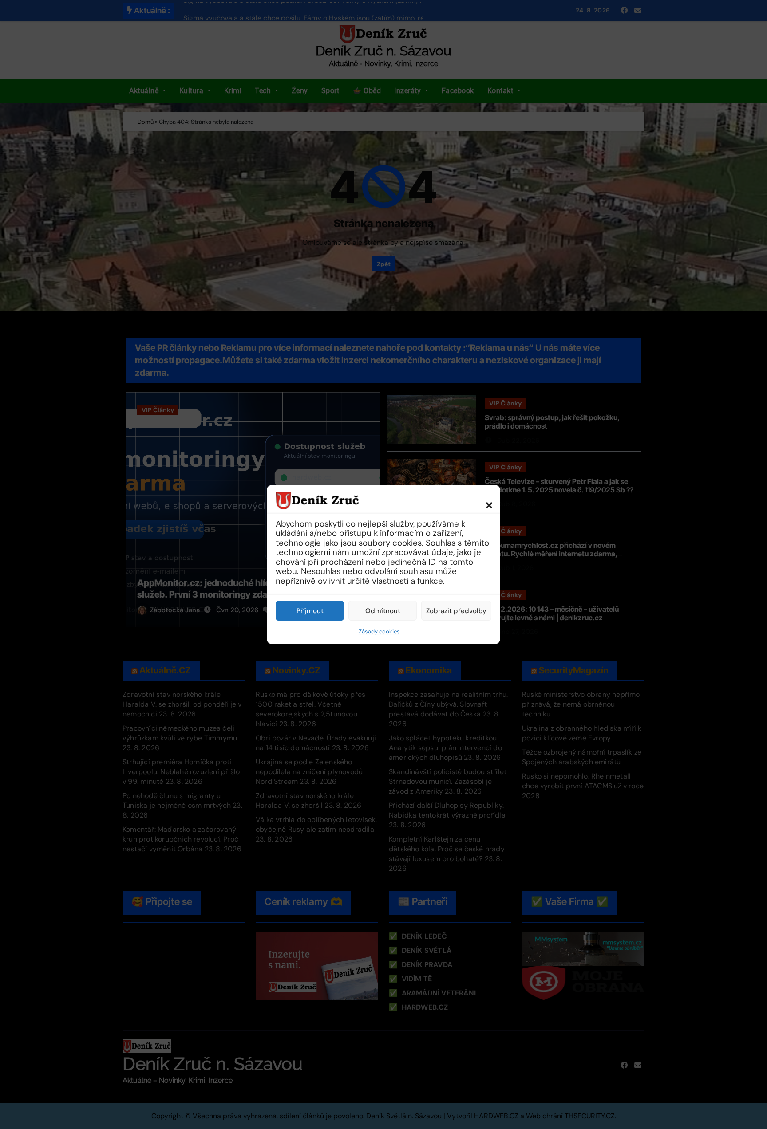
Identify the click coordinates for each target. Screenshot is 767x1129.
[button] (484, 500)
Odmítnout (382, 610)
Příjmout (310, 610)
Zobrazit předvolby (456, 610)
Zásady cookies (379, 631)
